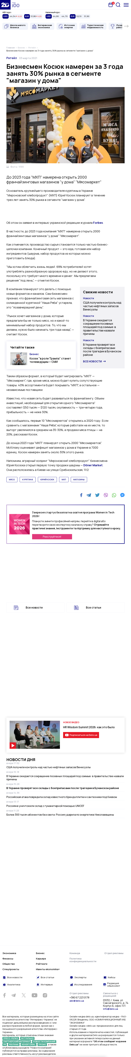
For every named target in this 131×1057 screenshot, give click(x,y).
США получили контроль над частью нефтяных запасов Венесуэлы (102, 306)
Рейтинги (41, 963)
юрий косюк (47, 479)
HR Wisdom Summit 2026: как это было (89, 727)
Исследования (83, 984)
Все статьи (93, 607)
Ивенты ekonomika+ (48, 969)
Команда (74, 953)
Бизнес (34, 354)
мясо (12, 479)
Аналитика (13, 984)
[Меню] (126, 4)
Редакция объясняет (113, 984)
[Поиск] (118, 4)
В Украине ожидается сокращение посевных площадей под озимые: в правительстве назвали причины (99, 327)
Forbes (98, 223)
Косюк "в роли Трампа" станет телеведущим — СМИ (50, 360)
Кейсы (111, 977)
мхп (64, 479)
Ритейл (11, 58)
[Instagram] (45, 995)
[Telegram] (88, 495)
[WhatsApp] (114, 495)
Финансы (7, 958)
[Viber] (106, 495)
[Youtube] (34, 995)
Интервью (47, 984)
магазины (79, 479)
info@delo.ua (110, 1009)
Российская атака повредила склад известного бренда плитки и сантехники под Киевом (61, 797)
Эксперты (80, 977)
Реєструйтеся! (52, 536)
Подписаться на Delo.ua (83, 734)
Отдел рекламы (113, 953)
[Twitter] (97, 495)
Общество (8, 963)
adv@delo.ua (76, 1001)
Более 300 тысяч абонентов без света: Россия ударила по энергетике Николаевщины (60, 814)
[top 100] (16, 5)
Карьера (41, 958)
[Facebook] (81, 495)
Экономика (9, 953)
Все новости (92, 361)
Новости (88, 298)
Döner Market (93, 465)
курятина (27, 479)
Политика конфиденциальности (82, 960)
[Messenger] (122, 495)
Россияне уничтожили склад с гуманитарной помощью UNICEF (45, 806)
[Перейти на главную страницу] (5, 5)
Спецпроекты (10, 969)
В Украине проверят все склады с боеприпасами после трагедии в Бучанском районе (102, 350)
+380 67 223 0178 (79, 997)
